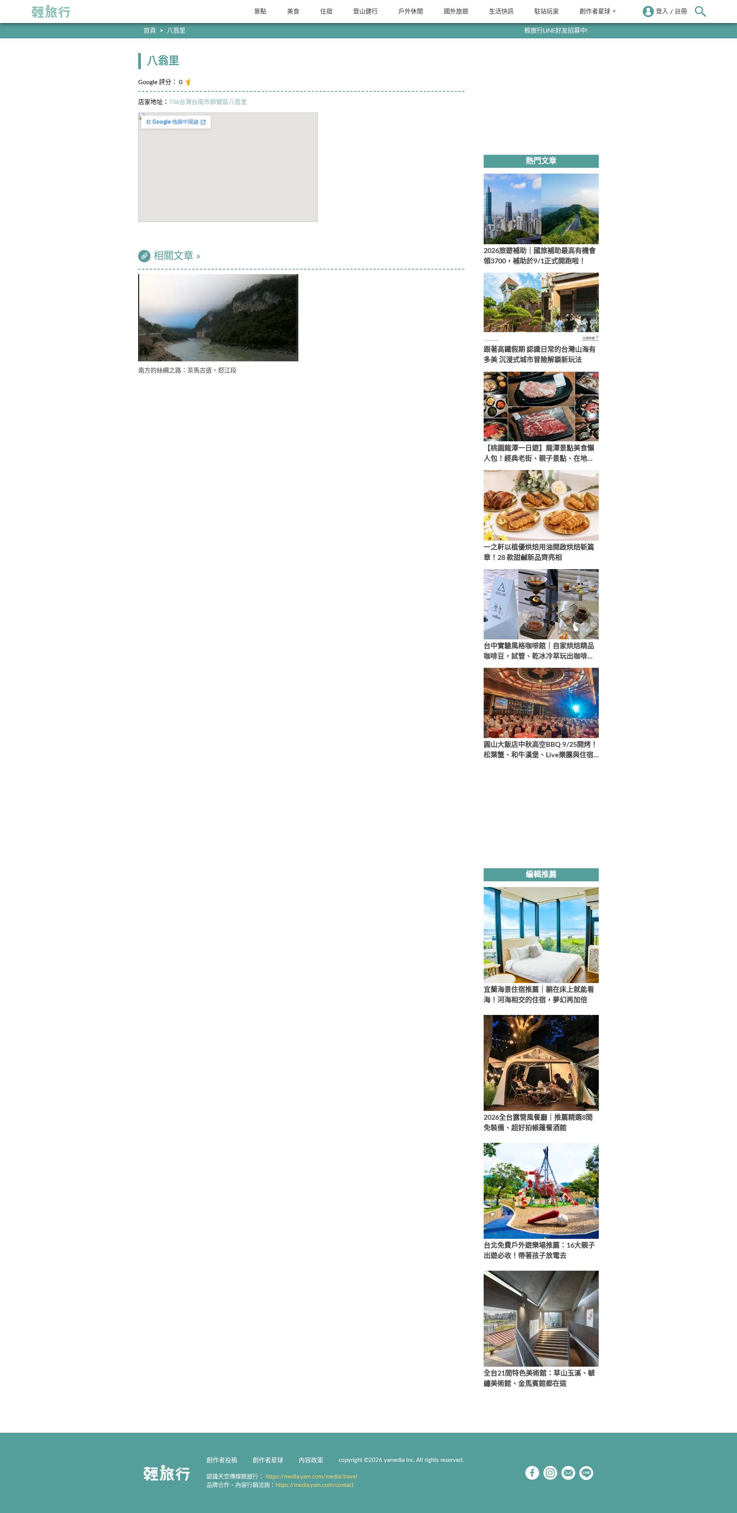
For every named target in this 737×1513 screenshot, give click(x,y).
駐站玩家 (546, 11)
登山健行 (365, 11)
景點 (260, 11)
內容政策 (311, 1460)
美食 (293, 11)
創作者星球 (595, 11)
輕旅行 (51, 11)
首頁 (150, 31)
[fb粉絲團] (532, 1473)
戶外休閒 (410, 11)
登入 (662, 11)
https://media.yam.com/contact (315, 1485)
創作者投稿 (222, 1460)
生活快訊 (501, 11)
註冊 (681, 11)
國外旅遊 (456, 11)
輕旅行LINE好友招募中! (556, 31)
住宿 (326, 11)
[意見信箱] (568, 1473)
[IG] (550, 1473)
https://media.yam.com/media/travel (311, 1477)
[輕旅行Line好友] (586, 1473)
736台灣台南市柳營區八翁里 (208, 102)
